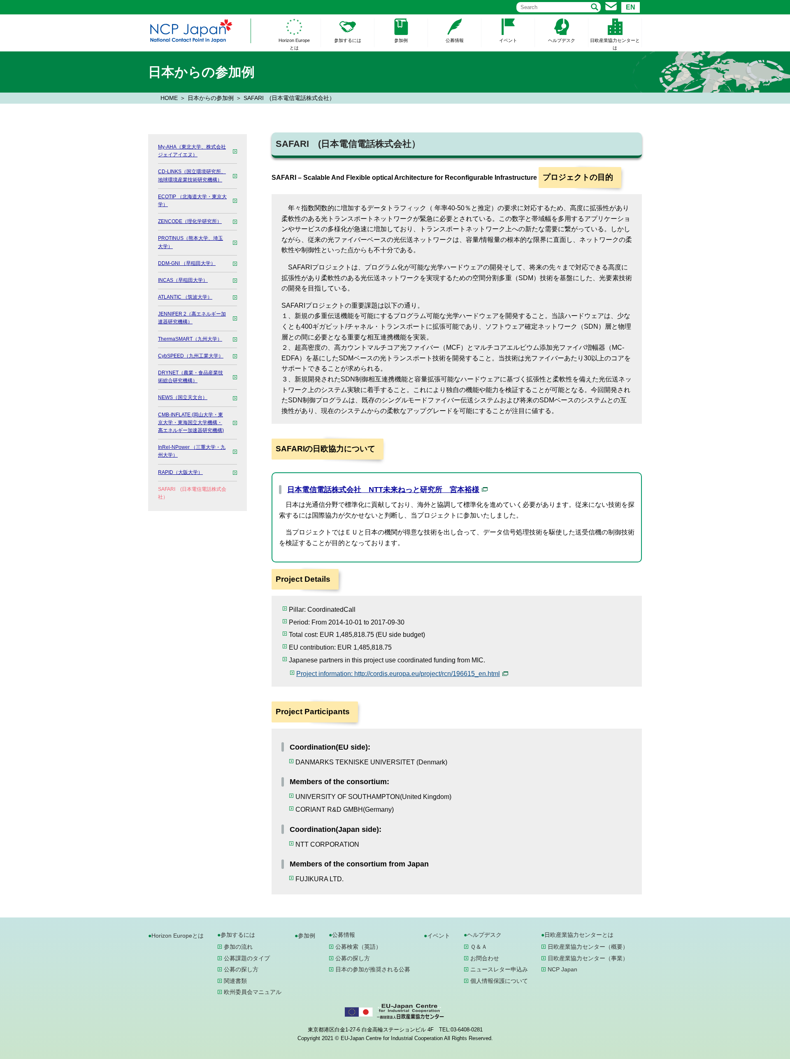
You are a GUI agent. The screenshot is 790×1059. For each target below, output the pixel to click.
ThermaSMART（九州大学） (190, 339)
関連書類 (235, 981)
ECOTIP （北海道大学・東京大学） (192, 200)
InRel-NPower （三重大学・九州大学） (191, 451)
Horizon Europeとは (294, 44)
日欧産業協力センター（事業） (588, 958)
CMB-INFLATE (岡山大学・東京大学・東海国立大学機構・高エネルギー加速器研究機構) (191, 422)
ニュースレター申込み (499, 969)
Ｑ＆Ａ (478, 946)
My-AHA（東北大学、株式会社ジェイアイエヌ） (192, 151)
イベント (508, 40)
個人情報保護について (499, 981)
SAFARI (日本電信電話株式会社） (192, 493)
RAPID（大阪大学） (180, 472)
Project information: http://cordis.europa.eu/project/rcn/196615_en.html (398, 673)
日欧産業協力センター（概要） (588, 946)
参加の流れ (238, 946)
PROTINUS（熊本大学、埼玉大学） (190, 242)
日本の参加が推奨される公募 (372, 969)
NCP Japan (562, 969)
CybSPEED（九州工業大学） (190, 356)
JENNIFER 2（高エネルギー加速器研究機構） (192, 318)
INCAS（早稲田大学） (183, 280)
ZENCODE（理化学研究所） (190, 221)
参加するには (347, 40)
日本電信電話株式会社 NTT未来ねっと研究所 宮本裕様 (383, 489)
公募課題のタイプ (247, 958)
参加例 (401, 40)
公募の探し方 (241, 969)
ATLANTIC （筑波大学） (185, 297)
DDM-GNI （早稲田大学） (187, 263)
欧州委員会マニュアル (252, 992)
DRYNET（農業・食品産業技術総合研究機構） (190, 376)
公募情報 (455, 40)
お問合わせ (484, 958)
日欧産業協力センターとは (615, 44)
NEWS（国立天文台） (182, 397)
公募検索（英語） (358, 946)
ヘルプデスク (561, 40)
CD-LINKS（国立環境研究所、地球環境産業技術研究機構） (192, 175)
